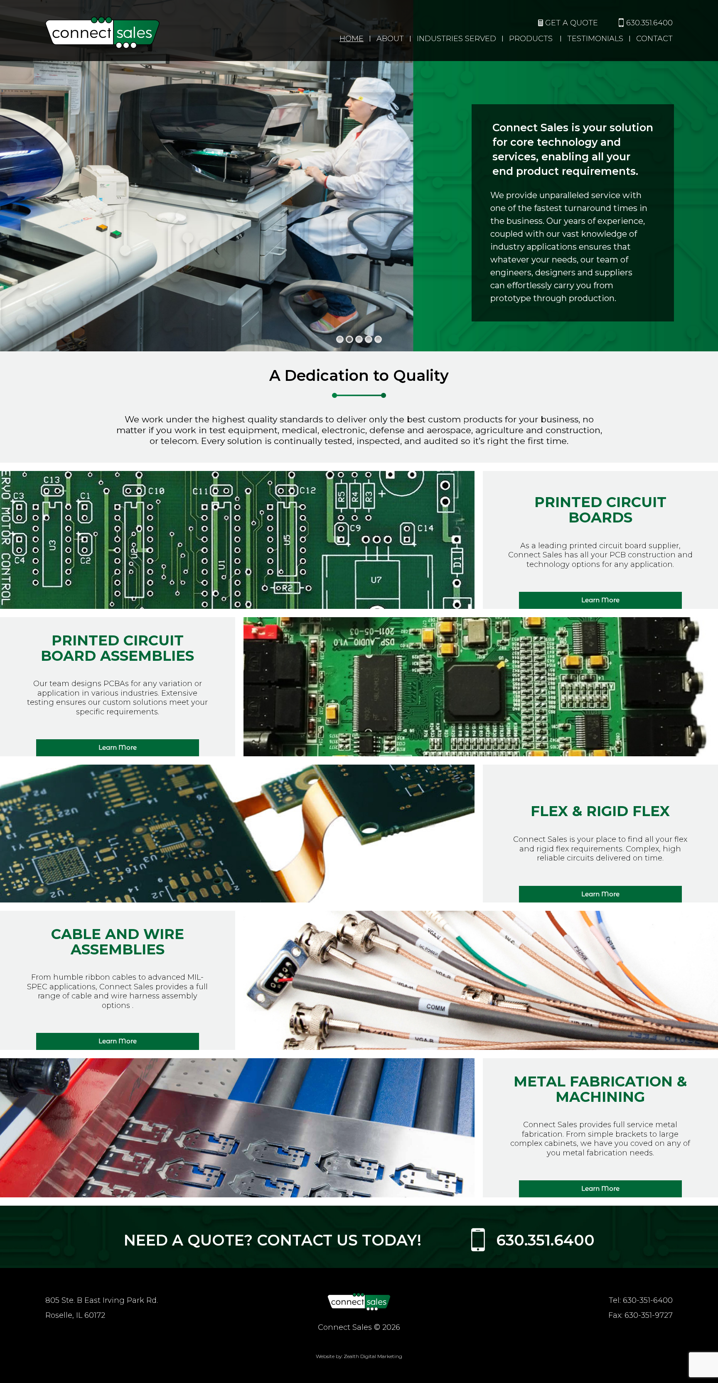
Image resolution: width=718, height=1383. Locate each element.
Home (351, 38)
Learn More (600, 600)
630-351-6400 (648, 1300)
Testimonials (595, 38)
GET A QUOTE (571, 22)
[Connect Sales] (359, 1301)
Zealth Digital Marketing (373, 1356)
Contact (654, 38)
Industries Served (456, 38)
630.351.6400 (649, 22)
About (390, 38)
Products (531, 38)
